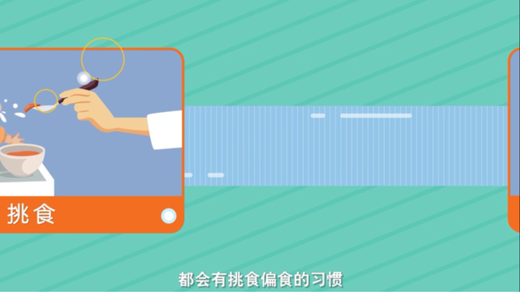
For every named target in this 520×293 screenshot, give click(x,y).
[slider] (493, 285)
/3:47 (29, 285)
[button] (6, 285)
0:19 (19, 285)
